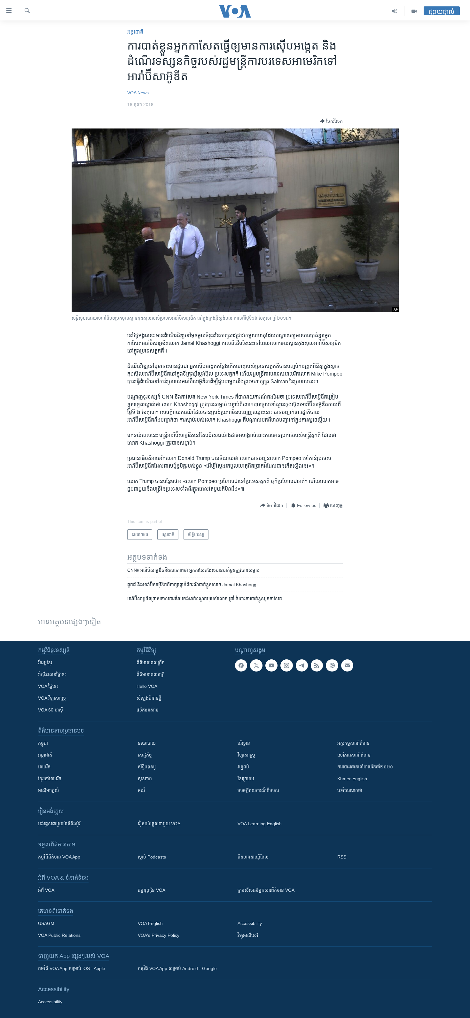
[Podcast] (332, 665)
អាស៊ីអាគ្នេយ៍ (48, 790)
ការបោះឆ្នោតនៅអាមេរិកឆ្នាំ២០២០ (365, 766)
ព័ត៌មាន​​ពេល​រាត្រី (151, 674)
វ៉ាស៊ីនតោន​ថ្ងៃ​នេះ (52, 674)
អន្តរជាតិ (135, 32)
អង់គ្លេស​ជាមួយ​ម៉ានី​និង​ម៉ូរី (59, 823)
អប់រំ (141, 790)
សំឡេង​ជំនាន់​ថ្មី (149, 698)
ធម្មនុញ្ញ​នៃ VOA (151, 890)
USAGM (46, 923)
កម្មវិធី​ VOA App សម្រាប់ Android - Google (177, 968)
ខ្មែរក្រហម (246, 778)
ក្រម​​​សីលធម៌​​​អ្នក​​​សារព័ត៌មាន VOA (266, 890)
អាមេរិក (44, 766)
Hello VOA (147, 686)
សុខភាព (145, 778)
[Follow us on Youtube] (271, 665)
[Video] (414, 11)
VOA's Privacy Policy (158, 935)
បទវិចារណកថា (349, 790)
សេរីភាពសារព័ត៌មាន (354, 755)
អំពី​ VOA (46, 890)
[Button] (331, 121)
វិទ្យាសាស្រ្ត (246, 755)
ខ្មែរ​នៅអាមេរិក (49, 778)
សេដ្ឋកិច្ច (145, 755)
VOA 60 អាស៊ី (50, 709)
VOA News (138, 92)
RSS (341, 856)
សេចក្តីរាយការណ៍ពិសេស (258, 790)
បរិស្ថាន (244, 743)
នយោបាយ (147, 743)
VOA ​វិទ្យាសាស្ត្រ (52, 698)
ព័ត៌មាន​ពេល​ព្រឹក (151, 662)
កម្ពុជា (43, 743)
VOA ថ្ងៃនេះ (48, 686)
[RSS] (317, 665)
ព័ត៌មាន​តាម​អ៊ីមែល (253, 856)
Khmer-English (352, 778)
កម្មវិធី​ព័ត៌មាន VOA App (59, 856)
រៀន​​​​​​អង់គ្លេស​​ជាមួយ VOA (159, 823)
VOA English (150, 923)
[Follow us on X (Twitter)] (256, 665)
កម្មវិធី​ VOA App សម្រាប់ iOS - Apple (71, 968)
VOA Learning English (260, 823)
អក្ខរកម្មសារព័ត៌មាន (353, 743)
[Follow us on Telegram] (302, 665)
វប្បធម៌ (243, 766)
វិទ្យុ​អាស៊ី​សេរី (248, 935)
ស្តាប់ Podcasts (152, 856)
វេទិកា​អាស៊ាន (148, 709)
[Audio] (394, 11)
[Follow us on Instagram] (286, 665)
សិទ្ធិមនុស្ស (147, 766)
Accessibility (250, 923)
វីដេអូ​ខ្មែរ (45, 662)
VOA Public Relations (59, 935)
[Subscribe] (347, 665)
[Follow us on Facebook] (241, 665)
